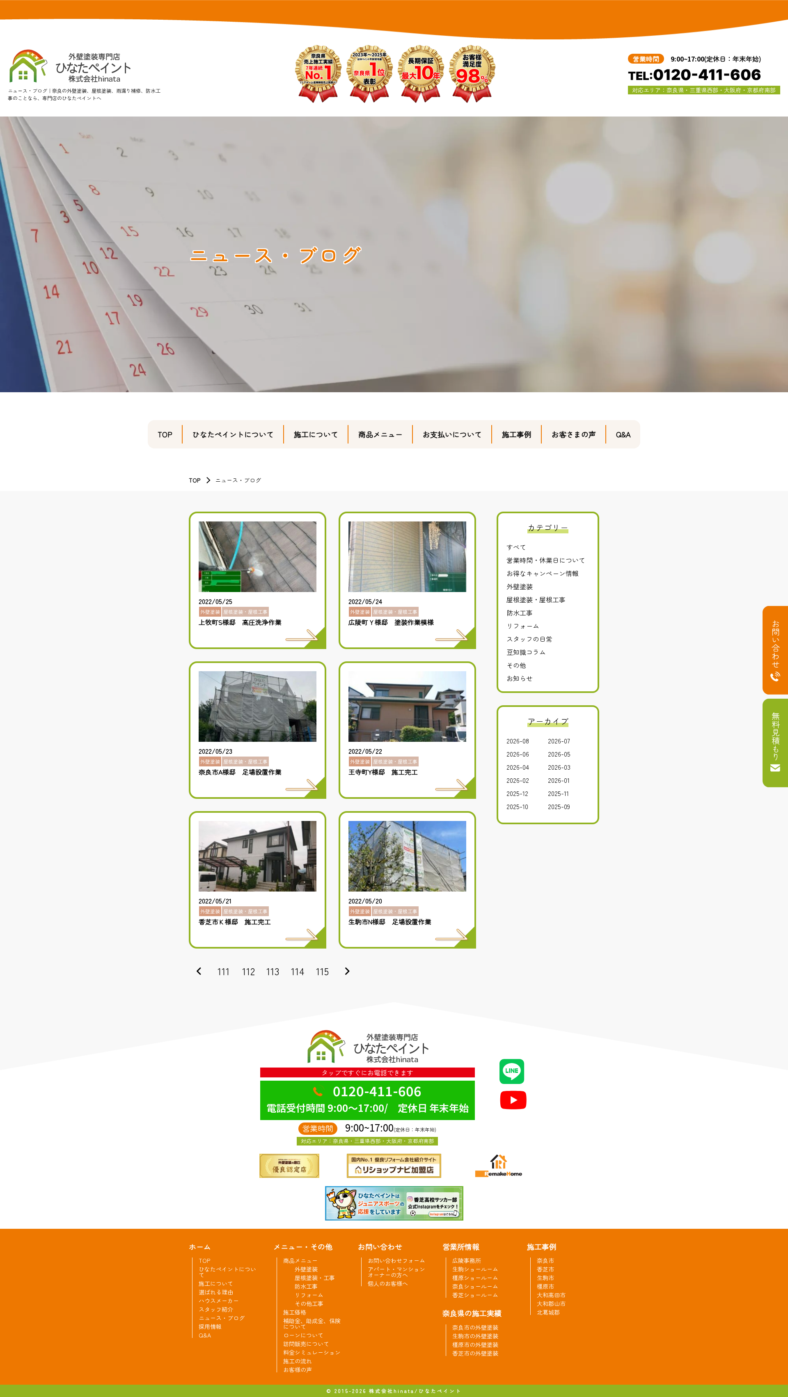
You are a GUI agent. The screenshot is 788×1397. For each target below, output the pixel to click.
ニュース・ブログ (222, 1318)
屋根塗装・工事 (315, 1277)
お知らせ (519, 678)
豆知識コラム (526, 652)
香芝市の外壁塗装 (475, 1353)
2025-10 (517, 806)
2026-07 (559, 740)
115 (322, 971)
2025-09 (559, 806)
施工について (316, 434)
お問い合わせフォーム (396, 1260)
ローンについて (303, 1335)
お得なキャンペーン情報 (542, 573)
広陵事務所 (466, 1260)
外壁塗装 (519, 586)
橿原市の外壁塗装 (475, 1344)
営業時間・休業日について (545, 560)
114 (298, 971)
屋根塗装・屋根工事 (536, 599)
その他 (516, 665)
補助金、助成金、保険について (312, 1323)
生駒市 (545, 1277)
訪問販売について (306, 1344)
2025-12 (517, 793)
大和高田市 (551, 1295)
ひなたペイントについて (233, 434)
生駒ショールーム (475, 1269)
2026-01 (559, 780)
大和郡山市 (551, 1303)
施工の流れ (297, 1361)
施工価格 (294, 1312)
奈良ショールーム (475, 1286)
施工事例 (516, 434)
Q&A (623, 434)
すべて (516, 547)
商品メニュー (380, 434)
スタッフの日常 (529, 639)
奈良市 (545, 1260)
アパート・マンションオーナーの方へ (396, 1272)
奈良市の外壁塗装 (475, 1327)
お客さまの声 (574, 434)
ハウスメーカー (219, 1300)
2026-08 (517, 740)
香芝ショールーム (475, 1295)
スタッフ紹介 (216, 1309)
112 (248, 971)
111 (224, 971)
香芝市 (545, 1269)
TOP (165, 434)
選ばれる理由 (216, 1292)
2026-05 (559, 754)
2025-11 (558, 793)
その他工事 (309, 1303)
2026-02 (517, 780)
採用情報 (210, 1326)
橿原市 (545, 1286)
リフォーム (522, 626)
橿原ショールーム (475, 1277)
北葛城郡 (548, 1312)
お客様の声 (297, 1369)
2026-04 (517, 767)
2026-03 (559, 767)
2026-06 (517, 754)
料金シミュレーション (312, 1352)
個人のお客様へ (388, 1283)
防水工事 (519, 612)
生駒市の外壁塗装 (475, 1336)
